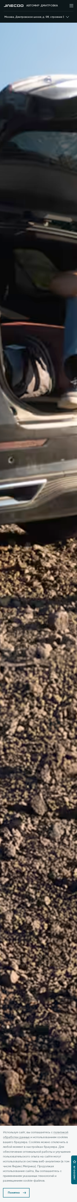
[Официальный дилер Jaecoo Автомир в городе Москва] (13, 6)
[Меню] (71, 5)
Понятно (14, 1192)
